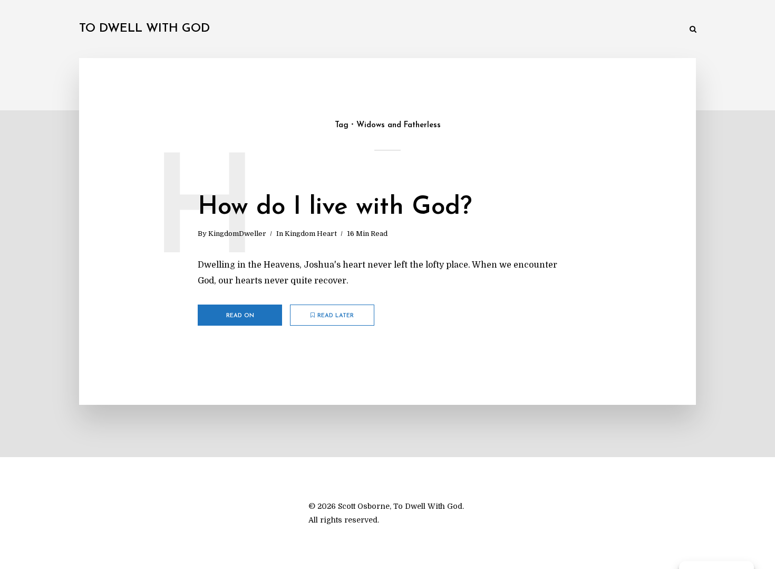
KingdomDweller (237, 234)
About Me (659, 30)
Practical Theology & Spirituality (411, 30)
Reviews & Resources (592, 30)
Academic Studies (513, 30)
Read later (335, 316)
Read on (240, 316)
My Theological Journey (237, 30)
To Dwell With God (144, 29)
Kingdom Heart (311, 234)
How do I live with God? (335, 207)
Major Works (316, 30)
